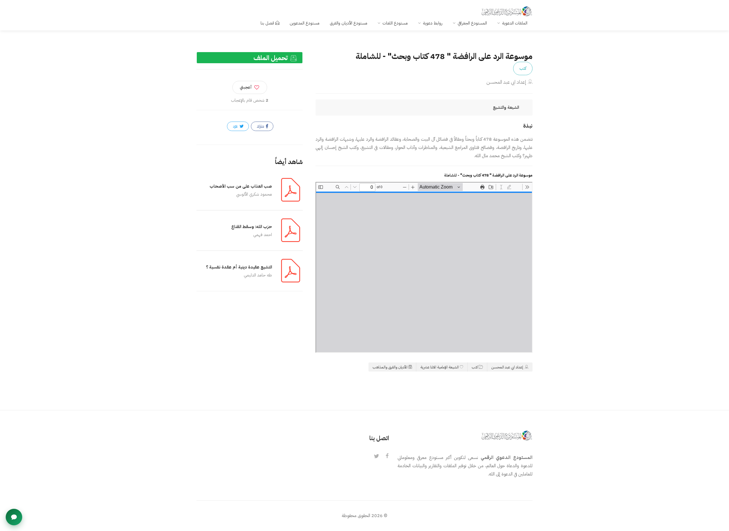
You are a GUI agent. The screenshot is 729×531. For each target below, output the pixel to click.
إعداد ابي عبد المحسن (506, 82)
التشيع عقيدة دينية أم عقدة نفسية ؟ (239, 267)
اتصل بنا (267, 23)
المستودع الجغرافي (472, 23)
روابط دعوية (433, 23)
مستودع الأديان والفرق (348, 23)
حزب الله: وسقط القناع (251, 227)
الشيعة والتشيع (506, 107)
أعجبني (246, 87)
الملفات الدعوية (514, 23)
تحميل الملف (271, 58)
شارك (261, 126)
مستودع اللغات (395, 23)
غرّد (236, 126)
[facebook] (387, 456)
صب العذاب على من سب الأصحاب (241, 186)
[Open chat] (14, 517)
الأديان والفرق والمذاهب (389, 367)
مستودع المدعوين (305, 23)
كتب (522, 68)
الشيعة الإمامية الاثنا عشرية (439, 367)
